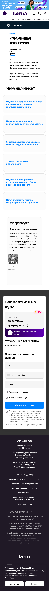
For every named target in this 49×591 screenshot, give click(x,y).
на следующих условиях (18, 421)
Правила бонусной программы (24, 484)
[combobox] (10, 375)
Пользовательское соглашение (24, 488)
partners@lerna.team (24, 458)
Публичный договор (24, 475)
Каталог (6, 19)
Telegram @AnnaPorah (24, 455)
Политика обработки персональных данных (24, 479)
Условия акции (24, 493)
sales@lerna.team (24, 448)
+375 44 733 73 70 (24, 441)
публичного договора (34, 425)
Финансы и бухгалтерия (21, 19)
